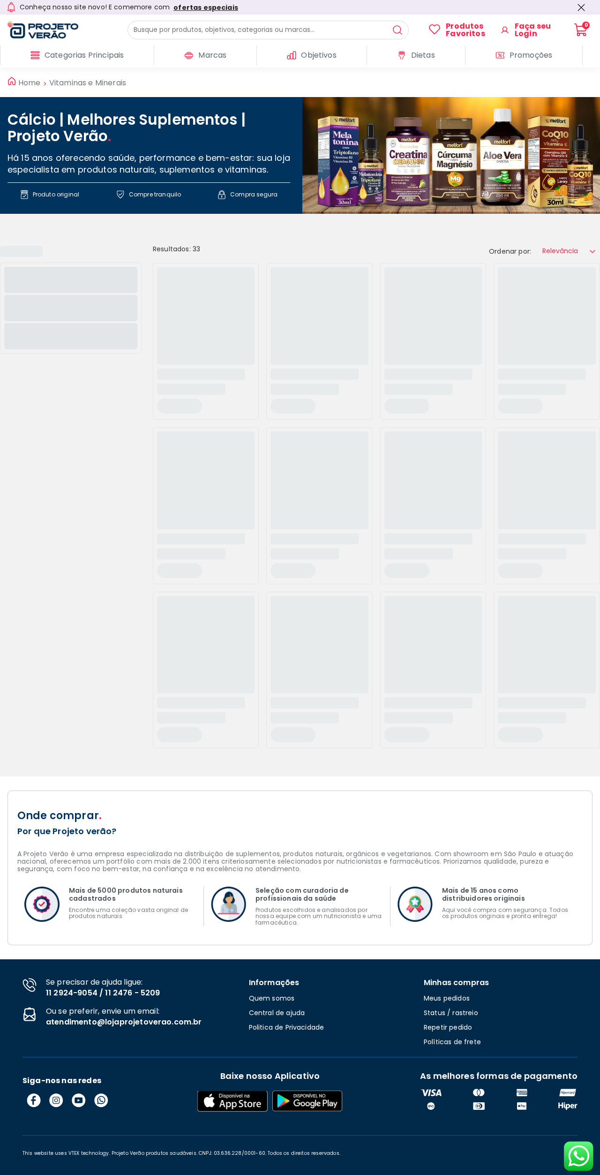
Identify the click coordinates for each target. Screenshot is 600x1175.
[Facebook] (33, 1100)
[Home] (61, 30)
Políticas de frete (452, 1042)
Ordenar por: (510, 251)
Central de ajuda (277, 1012)
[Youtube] (79, 1100)
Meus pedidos (447, 998)
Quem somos (272, 998)
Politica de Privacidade (286, 1027)
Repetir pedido (448, 1027)
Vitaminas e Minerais (87, 83)
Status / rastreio (451, 1012)
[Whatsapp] (101, 1100)
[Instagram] (56, 1100)
